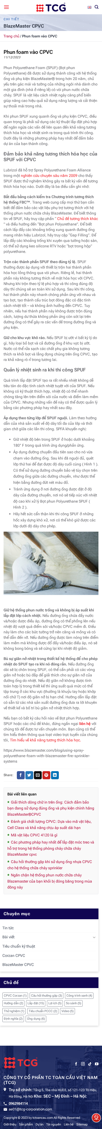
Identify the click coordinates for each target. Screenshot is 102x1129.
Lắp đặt (36, 1003)
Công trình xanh (79, 995)
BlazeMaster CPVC (18, 964)
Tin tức (8, 928)
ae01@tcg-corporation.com (30, 1109)
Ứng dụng (36, 1018)
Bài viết (8, 937)
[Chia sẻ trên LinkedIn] (55, 775)
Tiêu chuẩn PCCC (43, 1011)
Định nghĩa (13, 1018)
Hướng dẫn (13, 1003)
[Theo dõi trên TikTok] (90, 1064)
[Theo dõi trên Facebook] (76, 1064)
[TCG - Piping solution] (51, 7)
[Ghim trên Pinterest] (46, 775)
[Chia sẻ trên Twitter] (29, 775)
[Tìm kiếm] (96, 7)
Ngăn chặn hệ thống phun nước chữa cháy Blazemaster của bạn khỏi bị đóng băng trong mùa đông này (49, 881)
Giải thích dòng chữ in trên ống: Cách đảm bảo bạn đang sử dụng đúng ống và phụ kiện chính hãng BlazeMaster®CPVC (50, 808)
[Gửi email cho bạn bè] (38, 775)
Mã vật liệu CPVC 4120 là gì (34, 835)
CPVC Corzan (15, 995)
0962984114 (18, 1103)
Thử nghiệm (14, 1011)
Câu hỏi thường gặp (46, 995)
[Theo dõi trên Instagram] (83, 1064)
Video (67, 1011)
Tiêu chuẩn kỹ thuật (18, 946)
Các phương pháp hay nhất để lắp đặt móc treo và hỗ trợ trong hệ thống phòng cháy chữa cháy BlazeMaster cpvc (50, 848)
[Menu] (6, 7)
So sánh (73, 1003)
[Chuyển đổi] (94, 937)
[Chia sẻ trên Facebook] (21, 775)
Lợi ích (54, 1003)
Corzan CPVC (13, 955)
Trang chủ (11, 36)
